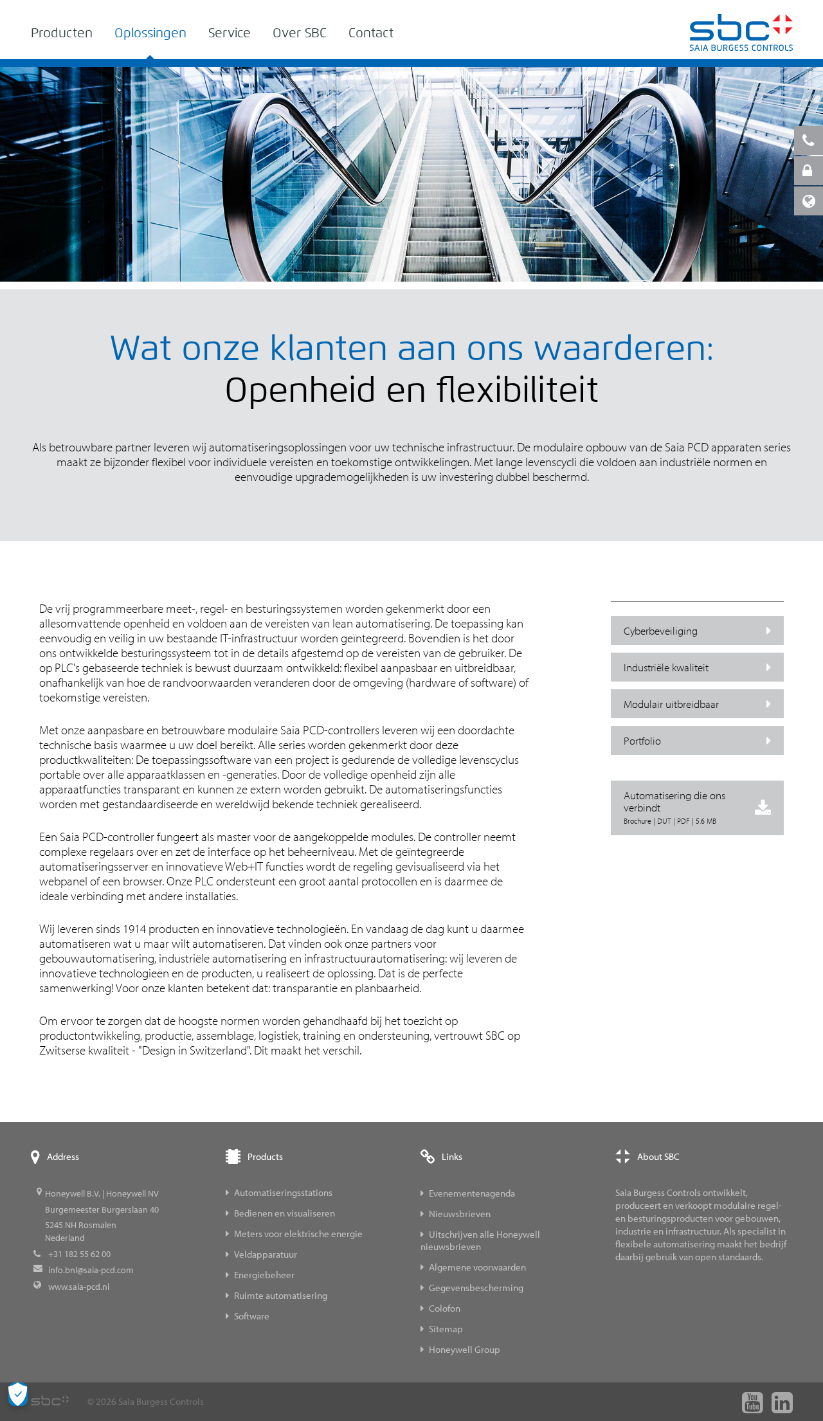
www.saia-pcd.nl (78, 1286)
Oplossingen (150, 33)
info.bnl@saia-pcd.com (91, 1270)
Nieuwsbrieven (460, 1214)
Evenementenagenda (472, 1193)
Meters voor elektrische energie (298, 1233)
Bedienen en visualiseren (284, 1213)
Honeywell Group (464, 1349)
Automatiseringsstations (283, 1192)
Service (229, 33)
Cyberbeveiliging (661, 630)
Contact (370, 33)
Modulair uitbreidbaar (671, 703)
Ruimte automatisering (280, 1295)
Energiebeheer (264, 1275)
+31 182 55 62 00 (79, 1254)
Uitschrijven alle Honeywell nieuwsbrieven (480, 1240)
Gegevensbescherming (476, 1287)
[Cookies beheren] (18, 1394)
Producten (62, 33)
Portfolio (642, 740)
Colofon (444, 1308)
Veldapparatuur (265, 1254)
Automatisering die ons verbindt (674, 807)
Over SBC (300, 33)
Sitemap (446, 1329)
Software (251, 1316)
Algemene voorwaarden (477, 1267)
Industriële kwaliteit (666, 667)
